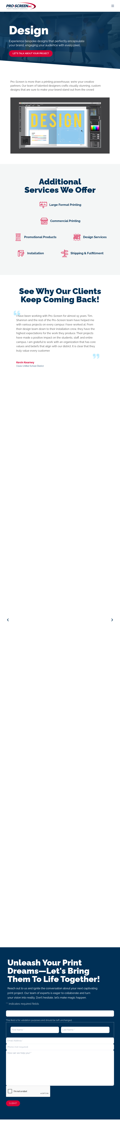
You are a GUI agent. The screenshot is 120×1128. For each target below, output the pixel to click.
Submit (13, 1103)
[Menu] (112, 6)
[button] (8, 620)
